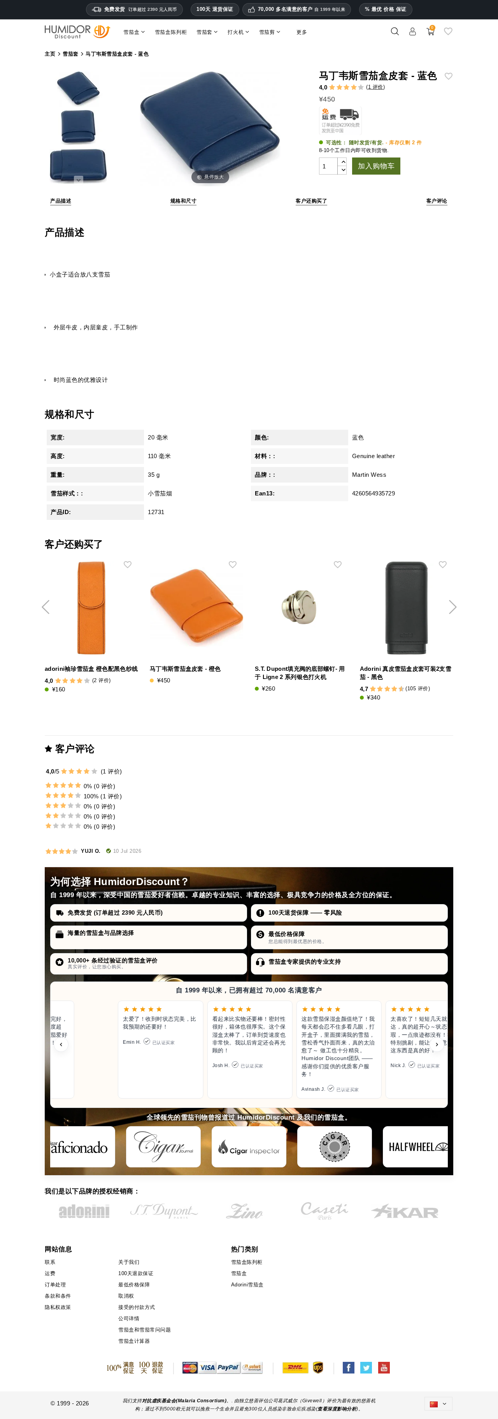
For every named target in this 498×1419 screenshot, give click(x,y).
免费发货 (140, 9)
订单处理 (55, 1285)
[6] (387, 689)
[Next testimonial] (437, 1044)
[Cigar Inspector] (249, 1146)
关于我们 (128, 1262)
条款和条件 (58, 1296)
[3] (346, 87)
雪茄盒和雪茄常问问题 (144, 1330)
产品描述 (60, 201)
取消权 (126, 1296)
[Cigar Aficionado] (77, 1146)
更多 (301, 32)
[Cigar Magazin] (334, 1146)
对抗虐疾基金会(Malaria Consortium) (184, 1400)
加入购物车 (376, 166)
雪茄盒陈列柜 (247, 1262)
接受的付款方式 (136, 1307)
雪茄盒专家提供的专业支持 (304, 961)
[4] (354, 87)
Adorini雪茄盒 (247, 1285)
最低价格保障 (286, 934)
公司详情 (128, 1318)
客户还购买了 (311, 201)
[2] (339, 87)
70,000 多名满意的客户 (301, 9)
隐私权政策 (58, 1307)
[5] (361, 87)
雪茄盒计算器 (134, 1341)
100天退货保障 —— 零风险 (305, 912)
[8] (394, 689)
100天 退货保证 (214, 9)
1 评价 (375, 87)
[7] (390, 689)
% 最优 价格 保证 (386, 9)
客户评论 (436, 201)
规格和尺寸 (183, 201)
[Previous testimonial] (61, 1044)
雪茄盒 (239, 1273)
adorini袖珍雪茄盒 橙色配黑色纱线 (91, 668)
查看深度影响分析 (336, 1409)
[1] (332, 87)
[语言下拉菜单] (438, 1403)
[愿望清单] (448, 34)
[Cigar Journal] (163, 1146)
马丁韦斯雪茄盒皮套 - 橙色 (185, 668)
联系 (50, 1262)
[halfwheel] (420, 1146)
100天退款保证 (135, 1273)
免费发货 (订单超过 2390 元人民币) (115, 912)
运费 (50, 1273)
